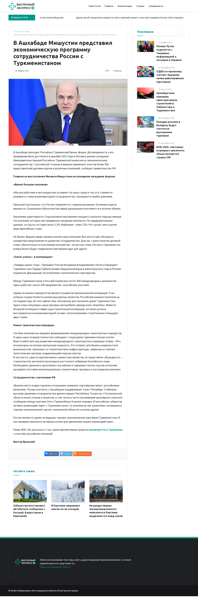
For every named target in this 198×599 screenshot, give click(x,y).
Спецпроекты (156, 6)
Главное (109, 6)
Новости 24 (94, 6)
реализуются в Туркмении (106, 429)
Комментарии (125, 6)
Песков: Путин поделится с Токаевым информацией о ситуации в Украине (169, 53)
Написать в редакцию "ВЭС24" (55, 567)
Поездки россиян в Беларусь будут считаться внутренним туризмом (168, 128)
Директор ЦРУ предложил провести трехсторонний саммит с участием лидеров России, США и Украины (119, 17)
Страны (140, 6)
